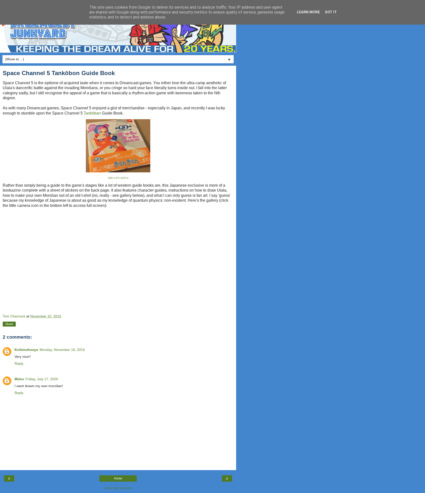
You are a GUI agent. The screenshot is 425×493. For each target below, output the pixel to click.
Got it (331, 12)
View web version (118, 488)
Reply (19, 363)
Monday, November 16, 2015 (62, 350)
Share (9, 324)
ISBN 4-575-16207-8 (118, 178)
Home (118, 478)
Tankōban (92, 113)
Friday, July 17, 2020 (42, 379)
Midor (19, 379)
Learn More (308, 12)
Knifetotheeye (26, 350)
